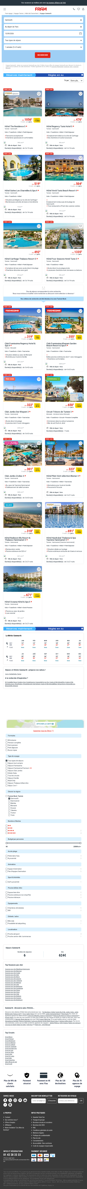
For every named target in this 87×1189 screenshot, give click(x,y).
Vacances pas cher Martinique (13, 986)
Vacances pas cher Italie (12, 975)
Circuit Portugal (9, 1039)
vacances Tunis (68, 66)
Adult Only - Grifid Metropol (42, 1025)
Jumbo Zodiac (70, 1012)
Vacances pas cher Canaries (13, 979)
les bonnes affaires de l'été (56, 3)
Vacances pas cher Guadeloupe (14, 988)
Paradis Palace (9, 1017)
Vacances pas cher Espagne (13, 998)
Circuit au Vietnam (10, 1044)
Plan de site (36, 1138)
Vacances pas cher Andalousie (13, 1000)
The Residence (46, 1012)
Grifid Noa (30, 1025)
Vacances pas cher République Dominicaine (17, 969)
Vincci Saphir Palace (28, 1014)
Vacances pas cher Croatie (12, 973)
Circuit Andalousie (10, 1041)
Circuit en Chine (9, 1052)
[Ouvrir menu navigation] (4, 9)
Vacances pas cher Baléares (13, 996)
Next (39, 104)
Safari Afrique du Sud (11, 1062)
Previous (6, 104)
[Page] (5, 1100)
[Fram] (41, 9)
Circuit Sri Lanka (9, 1056)
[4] (11, 833)
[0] (78, 9)
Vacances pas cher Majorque (13, 971)
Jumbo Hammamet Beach (53, 1014)
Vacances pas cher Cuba (12, 984)
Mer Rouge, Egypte (16, 682)
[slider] (6, 843)
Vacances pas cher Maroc (12, 977)
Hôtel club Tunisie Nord (31, 13)
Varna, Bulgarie (66, 684)
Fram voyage (8, 13)
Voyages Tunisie (18, 13)
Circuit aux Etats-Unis (11, 1048)
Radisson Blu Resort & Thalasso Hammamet (65, 1015)
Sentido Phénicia (54, 1023)
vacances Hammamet (57, 66)
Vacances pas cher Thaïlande (13, 981)
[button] (10, 1080)
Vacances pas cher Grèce (12, 992)
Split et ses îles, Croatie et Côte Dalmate (51, 682)
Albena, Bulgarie (57, 684)
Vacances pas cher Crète (12, 994)
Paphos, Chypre (22, 684)
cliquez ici (51, 1185)
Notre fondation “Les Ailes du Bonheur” (13, 1129)
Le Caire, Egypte (25, 682)
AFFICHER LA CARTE (44, 724)
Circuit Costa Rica (10, 1060)
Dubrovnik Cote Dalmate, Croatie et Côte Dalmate (40, 684)
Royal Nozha (65, 1014)
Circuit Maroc (8, 1037)
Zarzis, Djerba (9, 674)
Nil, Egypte (8, 682)
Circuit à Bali (8, 1054)
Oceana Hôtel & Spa (44, 1019)
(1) (43, 731)
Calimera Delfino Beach (65, 1021)
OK (81, 1101)
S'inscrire (52, 1101)
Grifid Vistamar (64, 1023)
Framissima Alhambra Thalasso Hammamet (39, 1015)
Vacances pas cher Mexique (13, 982)
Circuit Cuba (8, 1058)
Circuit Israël (8, 1064)
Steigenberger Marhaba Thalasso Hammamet (17, 1021)
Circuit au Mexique (10, 1043)
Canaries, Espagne (35, 682)
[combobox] (5, 20)
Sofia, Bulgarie (14, 686)
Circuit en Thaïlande (10, 1046)
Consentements (38, 1141)
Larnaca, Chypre (14, 684)
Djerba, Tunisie (17, 674)
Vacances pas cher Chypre (12, 990)
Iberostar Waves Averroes (23, 1019)
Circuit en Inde (9, 1050)
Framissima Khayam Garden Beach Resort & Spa (44, 1021)
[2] (10, 831)
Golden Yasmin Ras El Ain (58, 1012)
